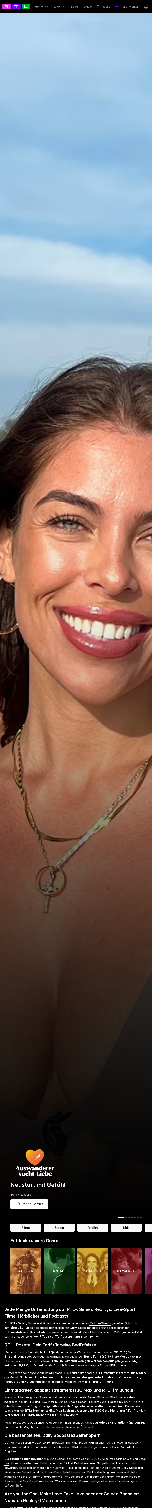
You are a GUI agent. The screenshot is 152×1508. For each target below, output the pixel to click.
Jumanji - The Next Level (21, 1481)
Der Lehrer (44, 1442)
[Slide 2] (126, 1217)
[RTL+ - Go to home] (19, 6)
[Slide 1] (121, 1217)
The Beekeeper (73, 1476)
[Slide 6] (138, 1217)
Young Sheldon (114, 1442)
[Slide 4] (132, 1217)
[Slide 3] (129, 1217)
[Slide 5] (135, 1217)
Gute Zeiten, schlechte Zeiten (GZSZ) (74, 1458)
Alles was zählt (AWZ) (117, 1458)
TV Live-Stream (100, 1323)
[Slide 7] (141, 1217)
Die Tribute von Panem (99, 1476)
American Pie (124, 1476)
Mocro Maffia (88, 1442)
